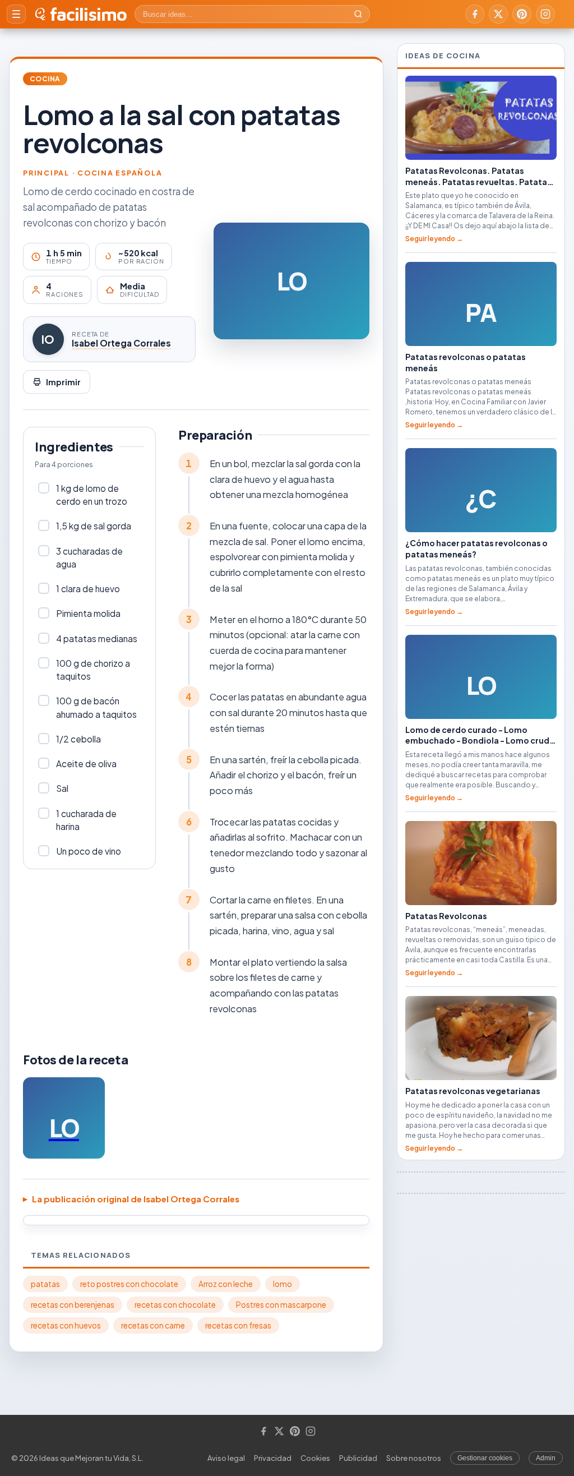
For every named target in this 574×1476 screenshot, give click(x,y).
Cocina (45, 79)
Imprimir (63, 382)
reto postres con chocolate (129, 1284)
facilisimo (88, 14)
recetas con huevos (66, 1325)
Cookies (315, 1458)
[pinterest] (521, 14)
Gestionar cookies (484, 1458)
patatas (45, 1284)
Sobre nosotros (413, 1458)
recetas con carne (153, 1325)
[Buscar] (358, 14)
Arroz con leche (225, 1284)
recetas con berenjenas (72, 1304)
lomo (282, 1284)
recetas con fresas (238, 1325)
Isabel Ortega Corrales (121, 343)
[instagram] (545, 14)
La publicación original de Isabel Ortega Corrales (135, 1198)
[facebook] (474, 14)
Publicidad (358, 1458)
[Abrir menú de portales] (16, 14)
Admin (546, 1458)
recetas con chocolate (175, 1304)
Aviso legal (226, 1458)
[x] (498, 14)
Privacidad (272, 1458)
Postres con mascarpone (281, 1304)
